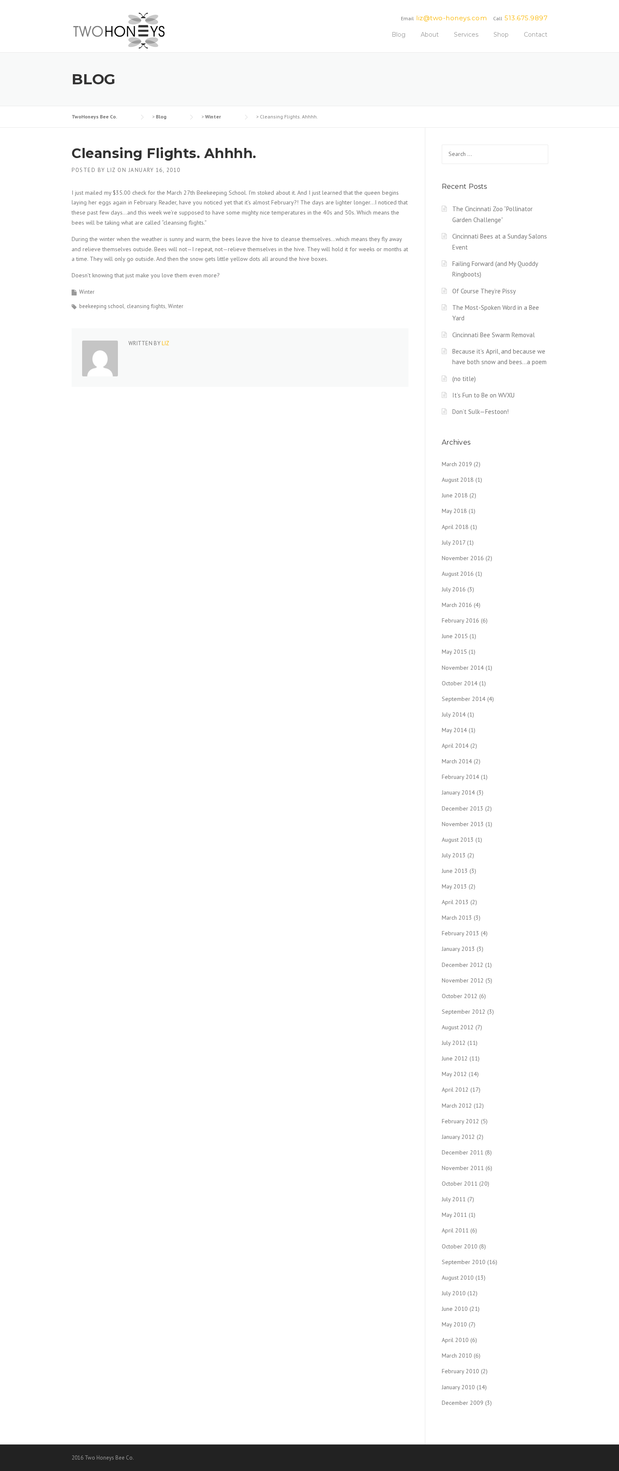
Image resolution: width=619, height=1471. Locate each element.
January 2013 (458, 949)
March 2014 (457, 761)
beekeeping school (101, 306)
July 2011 (454, 1199)
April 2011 (455, 1230)
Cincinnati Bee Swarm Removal (493, 335)
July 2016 (454, 589)
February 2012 (460, 1121)
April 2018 (455, 527)
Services (466, 34)
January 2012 (458, 1137)
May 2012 (454, 1074)
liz (111, 170)
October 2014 (460, 683)
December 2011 (462, 1152)
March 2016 (457, 605)
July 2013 (454, 855)
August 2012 (458, 1027)
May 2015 (454, 651)
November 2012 (463, 980)
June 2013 (455, 871)
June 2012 (455, 1058)
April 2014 (455, 745)
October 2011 (460, 1183)
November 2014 (463, 667)
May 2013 (454, 886)
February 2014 (460, 777)
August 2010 (458, 1277)
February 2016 (460, 620)
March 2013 (457, 917)
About (430, 34)
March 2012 (457, 1105)
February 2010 (460, 1371)
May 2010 (454, 1324)
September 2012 (464, 1011)
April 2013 (455, 902)
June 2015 (455, 636)
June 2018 (455, 495)
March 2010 (457, 1355)
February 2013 (460, 933)
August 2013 (458, 839)
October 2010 (460, 1246)
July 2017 (453, 542)
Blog (399, 34)
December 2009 (462, 1403)
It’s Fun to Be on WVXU (483, 395)
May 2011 (454, 1215)
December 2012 (462, 965)
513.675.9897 (525, 18)
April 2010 (455, 1340)
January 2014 (458, 792)
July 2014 (454, 714)
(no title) (464, 379)
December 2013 (462, 808)
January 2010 (458, 1387)
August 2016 (458, 573)
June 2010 (455, 1309)
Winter (86, 291)
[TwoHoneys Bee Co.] (119, 30)
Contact (535, 34)
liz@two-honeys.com (451, 18)
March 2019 (457, 464)
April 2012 (455, 1089)
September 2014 (464, 699)
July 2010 (454, 1293)
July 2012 (454, 1043)
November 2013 (463, 824)
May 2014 (454, 730)
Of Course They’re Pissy (484, 291)
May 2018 (454, 511)
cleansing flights (146, 306)
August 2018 (458, 479)
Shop (501, 34)
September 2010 (464, 1262)
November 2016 (463, 558)
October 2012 (460, 996)
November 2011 (463, 1168)
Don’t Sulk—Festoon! (480, 412)
